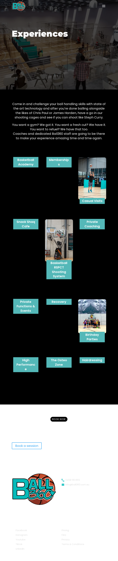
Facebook (20, 530)
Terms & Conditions (73, 544)
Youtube (20, 539)
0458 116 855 (72, 480)
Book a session (26, 446)
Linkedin (19, 548)
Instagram (21, 535)
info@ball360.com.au (76, 484)
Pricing (65, 530)
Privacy (66, 539)
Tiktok (18, 544)
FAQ (64, 535)
